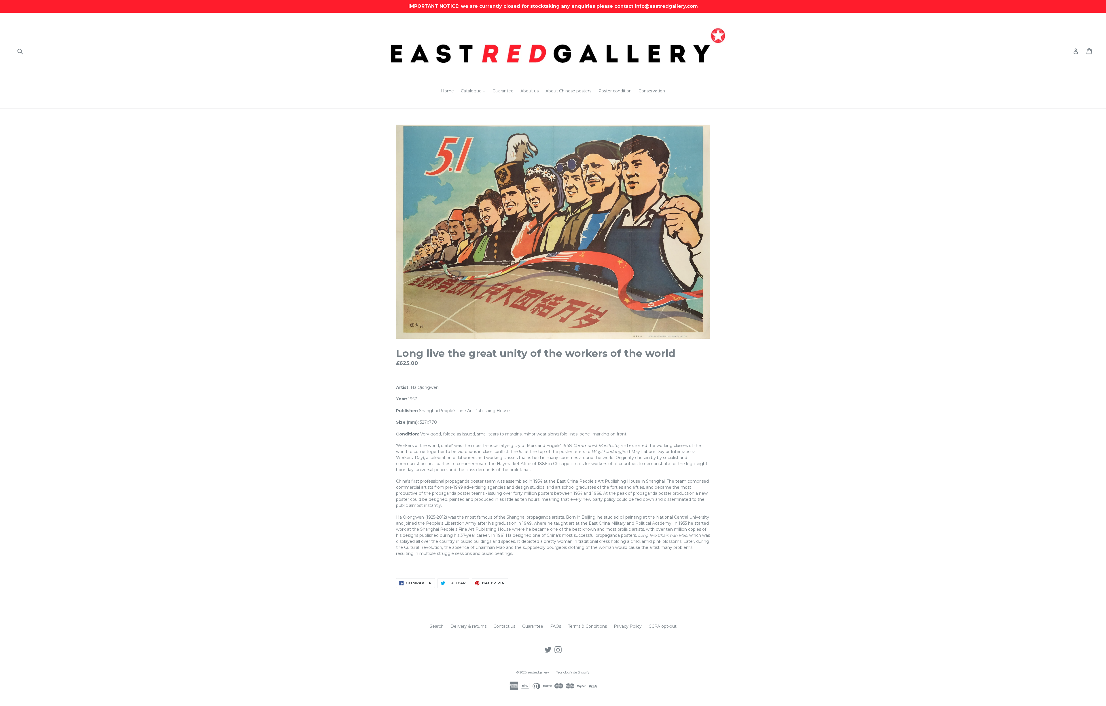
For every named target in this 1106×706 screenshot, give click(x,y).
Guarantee (503, 91)
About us (529, 91)
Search (437, 626)
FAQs (555, 626)
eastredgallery (538, 672)
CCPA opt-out (663, 626)
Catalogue (474, 91)
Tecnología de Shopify (573, 672)
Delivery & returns (468, 626)
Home (447, 91)
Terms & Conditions (587, 626)
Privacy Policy (628, 626)
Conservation (652, 91)
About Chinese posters (568, 91)
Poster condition (615, 91)
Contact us (504, 626)
